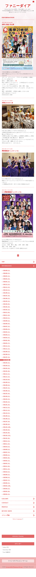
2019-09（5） (6, 474)
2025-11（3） (6, 287)
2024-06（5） (6, 329)
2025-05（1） (6, 301)
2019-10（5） (6, 471)
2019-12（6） (6, 466)
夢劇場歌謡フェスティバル (10, 151)
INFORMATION (7, 266)
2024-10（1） (6, 318)
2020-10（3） (6, 446)
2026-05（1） (6, 276)
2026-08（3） (6, 270)
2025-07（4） (6, 295)
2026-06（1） (6, 273)
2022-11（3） (6, 376)
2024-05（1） (6, 332)
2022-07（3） (6, 387)
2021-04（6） (6, 429)
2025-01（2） (6, 309)
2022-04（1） (6, 396)
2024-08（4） (6, 323)
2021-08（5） (6, 418)
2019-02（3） (6, 494)
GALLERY (5, 498)
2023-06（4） (6, 360)
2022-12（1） (6, 373)
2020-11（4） (6, 443)
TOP (3, 261)
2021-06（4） (6, 424)
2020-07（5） (6, 452)
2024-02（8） (6, 340)
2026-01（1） (6, 281)
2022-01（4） (6, 404)
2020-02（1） (6, 460)
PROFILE (5, 507)
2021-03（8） (6, 432)
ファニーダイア (18, 6)
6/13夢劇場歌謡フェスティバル (11, 192)
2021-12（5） (6, 407)
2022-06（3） (6, 390)
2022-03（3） (6, 399)
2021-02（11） (7, 435)
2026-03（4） (6, 278)
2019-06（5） (6, 483)
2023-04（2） (6, 365)
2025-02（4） (6, 306)
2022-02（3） (6, 401)
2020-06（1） (6, 455)
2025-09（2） (6, 292)
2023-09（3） (6, 351)
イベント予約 (6, 515)
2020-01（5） (6, 463)
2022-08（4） (6, 385)
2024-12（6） (6, 312)
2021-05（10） (7, 427)
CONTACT (5, 502)
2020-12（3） (6, 441)
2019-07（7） (6, 480)
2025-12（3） (6, 284)
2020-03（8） (6, 457)
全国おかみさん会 (7, 102)
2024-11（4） (6, 315)
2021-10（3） (6, 413)
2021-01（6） (6, 438)
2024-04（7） (6, 334)
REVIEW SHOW (7, 511)
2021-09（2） (6, 415)
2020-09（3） (6, 449)
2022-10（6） (6, 379)
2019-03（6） (6, 491)
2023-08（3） (6, 354)
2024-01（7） (6, 343)
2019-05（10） (7, 485)
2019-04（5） (6, 488)
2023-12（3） (6, 346)
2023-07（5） (6, 357)
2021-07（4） (6, 421)
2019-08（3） (6, 477)
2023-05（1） (6, 362)
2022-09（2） (6, 382)
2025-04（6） (6, 304)
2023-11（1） (6, 348)
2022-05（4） (6, 393)
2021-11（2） (6, 410)
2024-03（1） (6, 337)
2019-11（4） (6, 469)
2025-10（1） (6, 290)
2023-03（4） (6, 368)
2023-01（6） (6, 371)
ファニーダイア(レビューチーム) (14, 567)
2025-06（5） (6, 298)
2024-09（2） (6, 320)
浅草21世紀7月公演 (8, 24)
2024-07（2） (6, 326)
